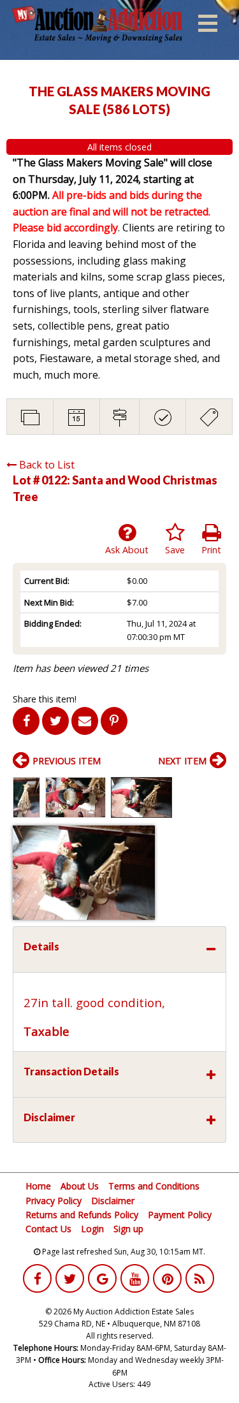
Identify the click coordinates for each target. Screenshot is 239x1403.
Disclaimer (112, 1201)
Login (92, 1229)
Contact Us (48, 1229)
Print (211, 550)
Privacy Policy (53, 1201)
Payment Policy (180, 1215)
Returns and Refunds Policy (81, 1215)
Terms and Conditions (153, 1186)
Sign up (128, 1229)
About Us (80, 1186)
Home (38, 1186)
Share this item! (44, 699)
